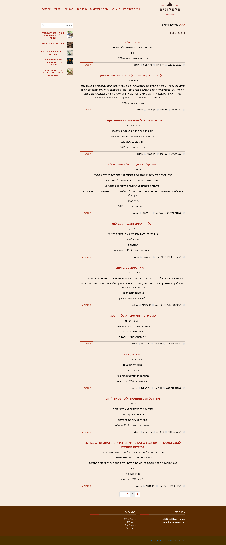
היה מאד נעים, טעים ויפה (132, 267)
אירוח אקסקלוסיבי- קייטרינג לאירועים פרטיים (53, 62)
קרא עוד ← (86, 65)
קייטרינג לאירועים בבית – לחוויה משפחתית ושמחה (53, 35)
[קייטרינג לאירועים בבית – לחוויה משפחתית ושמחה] (70, 34)
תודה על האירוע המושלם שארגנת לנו (132, 164)
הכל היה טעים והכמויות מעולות (133, 223)
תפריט (131, 528)
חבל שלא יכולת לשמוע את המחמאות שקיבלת (132, 120)
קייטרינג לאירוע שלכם (53, 43)
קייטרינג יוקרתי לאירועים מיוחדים (53, 52)
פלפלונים (130, 525)
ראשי (182, 25)
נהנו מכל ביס (132, 354)
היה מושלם (132, 42)
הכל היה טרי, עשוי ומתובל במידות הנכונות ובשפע (132, 75)
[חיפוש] (43, 25)
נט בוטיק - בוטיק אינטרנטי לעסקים (161, 540)
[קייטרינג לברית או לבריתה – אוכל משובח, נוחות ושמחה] (70, 71)
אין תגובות (147, 65)
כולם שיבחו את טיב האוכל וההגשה (133, 315)
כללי (132, 522)
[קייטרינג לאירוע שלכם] (70, 45)
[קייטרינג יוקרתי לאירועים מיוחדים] (70, 53)
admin (136, 65)
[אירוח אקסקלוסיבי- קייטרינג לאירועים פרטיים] (70, 61)
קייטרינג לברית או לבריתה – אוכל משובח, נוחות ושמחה (53, 72)
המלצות (130, 519)
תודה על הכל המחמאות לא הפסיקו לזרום (133, 398)
